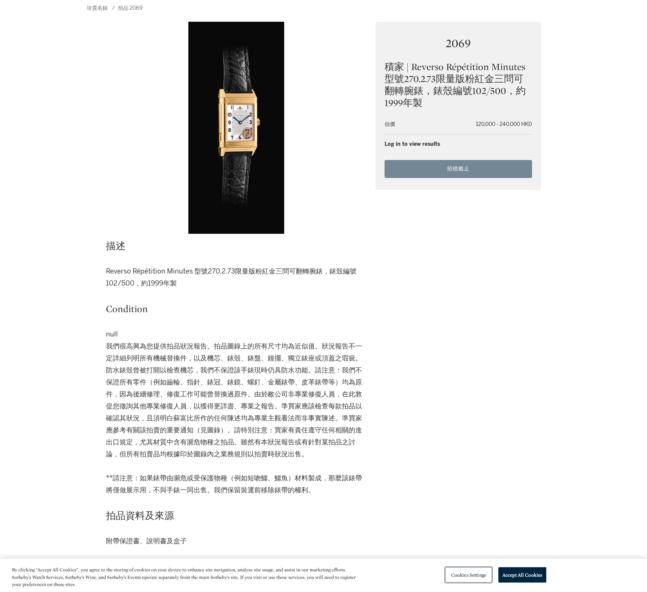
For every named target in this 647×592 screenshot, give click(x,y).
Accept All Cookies (522, 574)
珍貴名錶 (97, 8)
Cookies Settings (468, 574)
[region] (323, 575)
